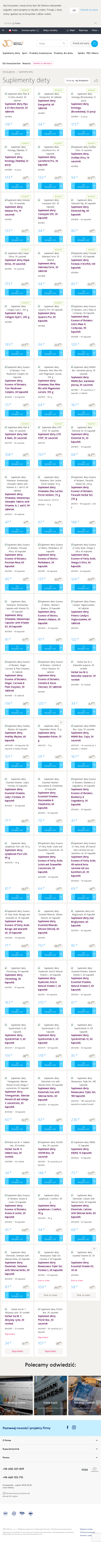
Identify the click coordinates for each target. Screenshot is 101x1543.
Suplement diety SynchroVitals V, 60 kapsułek (15, 1039)
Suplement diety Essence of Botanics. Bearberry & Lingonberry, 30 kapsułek (82, 797)
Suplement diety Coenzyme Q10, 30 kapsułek (48, 214)
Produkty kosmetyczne (40, 53)
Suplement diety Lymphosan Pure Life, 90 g (16, 854)
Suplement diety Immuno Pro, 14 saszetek (14, 211)
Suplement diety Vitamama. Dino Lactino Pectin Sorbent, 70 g (50, 491)
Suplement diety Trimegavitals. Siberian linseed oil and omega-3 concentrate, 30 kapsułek (17, 1100)
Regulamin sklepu (86, 1529)
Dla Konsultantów (12, 63)
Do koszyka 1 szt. (17, 133)
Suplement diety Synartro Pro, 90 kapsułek (47, 317)
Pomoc (94, 31)
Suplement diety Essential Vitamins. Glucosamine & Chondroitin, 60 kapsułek (48, 801)
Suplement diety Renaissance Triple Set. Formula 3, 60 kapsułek (50, 1267)
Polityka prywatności (87, 1532)
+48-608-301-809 (13, 1469)
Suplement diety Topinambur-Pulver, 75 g (50, 737)
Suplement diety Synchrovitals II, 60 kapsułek (48, 1039)
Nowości (26, 63)
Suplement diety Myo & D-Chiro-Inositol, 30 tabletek (16, 108)
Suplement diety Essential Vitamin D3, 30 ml (82, 1267)
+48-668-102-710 (13, 1477)
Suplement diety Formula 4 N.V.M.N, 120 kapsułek (83, 264)
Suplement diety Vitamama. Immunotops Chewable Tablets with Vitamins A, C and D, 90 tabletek (17, 502)
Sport (24, 53)
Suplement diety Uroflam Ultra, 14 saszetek (80, 158)
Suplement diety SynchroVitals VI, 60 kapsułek (82, 1039)
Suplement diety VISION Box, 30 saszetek (47, 1153)
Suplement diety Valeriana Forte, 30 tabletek (48, 267)
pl (3, 31)
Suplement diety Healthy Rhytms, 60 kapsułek (15, 737)
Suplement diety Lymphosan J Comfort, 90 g (50, 1210)
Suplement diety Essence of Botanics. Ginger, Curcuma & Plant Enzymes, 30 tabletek (16, 683)
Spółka (81, 53)
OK (74, 10)
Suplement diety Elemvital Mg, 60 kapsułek (80, 211)
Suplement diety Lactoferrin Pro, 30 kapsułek (48, 161)
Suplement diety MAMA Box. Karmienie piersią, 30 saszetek (82, 381)
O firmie (7, 1440)
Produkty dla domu (63, 53)
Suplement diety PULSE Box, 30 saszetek (47, 1320)
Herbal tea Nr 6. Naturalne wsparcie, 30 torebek (83, 676)
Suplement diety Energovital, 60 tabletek (47, 105)
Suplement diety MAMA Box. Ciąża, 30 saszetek (82, 737)
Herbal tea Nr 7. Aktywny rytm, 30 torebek (14, 1320)
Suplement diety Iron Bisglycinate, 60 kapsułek (82, 922)
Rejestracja (83, 31)
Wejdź (72, 31)
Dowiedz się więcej (89, 10)
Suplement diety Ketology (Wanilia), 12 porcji (16, 161)
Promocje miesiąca (42, 64)
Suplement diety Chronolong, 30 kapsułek (14, 979)
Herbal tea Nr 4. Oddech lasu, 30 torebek (13, 1153)
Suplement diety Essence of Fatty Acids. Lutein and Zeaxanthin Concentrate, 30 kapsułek (50, 865)
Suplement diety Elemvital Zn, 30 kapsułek (80, 438)
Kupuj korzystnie (11, 1448)
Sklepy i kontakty (50, 31)
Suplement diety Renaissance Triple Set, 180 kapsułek (83, 1092)
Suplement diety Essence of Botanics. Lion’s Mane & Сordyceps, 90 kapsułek (82, 325)
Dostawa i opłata (29, 31)
